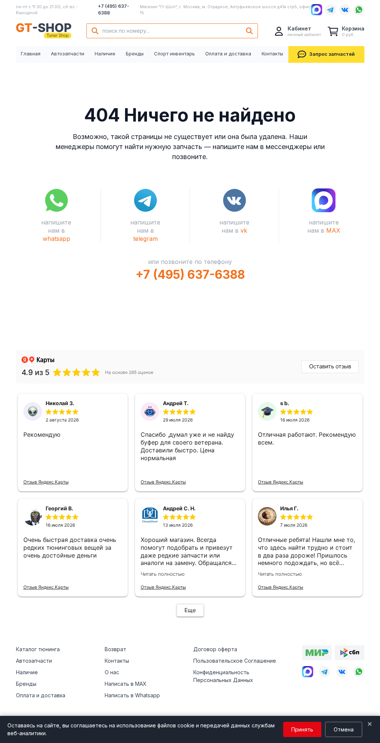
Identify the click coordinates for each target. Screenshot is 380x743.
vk (243, 230)
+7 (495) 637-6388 (113, 9)
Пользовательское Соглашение (234, 661)
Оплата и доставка (228, 53)
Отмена (344, 729)
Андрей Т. (176, 403)
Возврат (115, 649)
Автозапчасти (67, 53)
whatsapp (56, 238)
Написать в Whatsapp (132, 695)
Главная (30, 53)
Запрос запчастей (332, 54)
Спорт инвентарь (174, 53)
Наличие (105, 53)
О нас (112, 672)
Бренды (135, 53)
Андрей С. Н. (179, 508)
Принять (302, 729)
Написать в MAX (126, 684)
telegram (145, 238)
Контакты (272, 53)
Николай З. (60, 403)
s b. (284, 403)
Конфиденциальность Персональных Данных (223, 676)
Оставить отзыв (330, 366)
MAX (333, 230)
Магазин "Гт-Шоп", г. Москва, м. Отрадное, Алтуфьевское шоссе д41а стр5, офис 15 (225, 10)
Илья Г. (289, 508)
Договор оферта (215, 649)
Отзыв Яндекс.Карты (46, 482)
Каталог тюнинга (38, 649)
